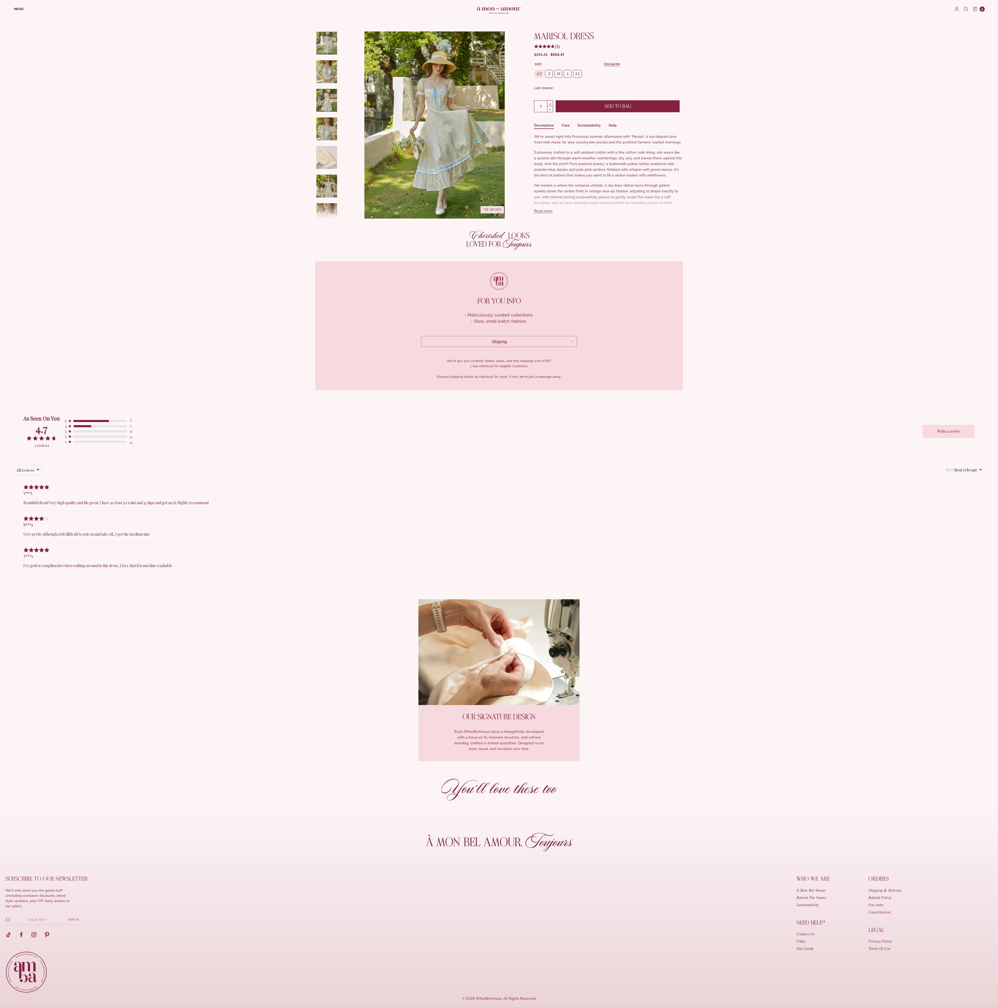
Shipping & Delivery (885, 890)
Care (566, 125)
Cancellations (879, 912)
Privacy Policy (880, 941)
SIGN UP (73, 919)
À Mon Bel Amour (811, 890)
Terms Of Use (879, 949)
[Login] (957, 9)
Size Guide (805, 949)
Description (544, 125)
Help (613, 125)
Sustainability (589, 125)
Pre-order (876, 905)
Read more (543, 211)
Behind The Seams (811, 898)
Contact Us (806, 934)
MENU (19, 9)
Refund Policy (880, 898)
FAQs (801, 941)
